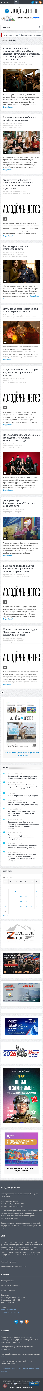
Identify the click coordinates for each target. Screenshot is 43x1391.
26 (15, 906)
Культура (12, 127)
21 (26, 901)
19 (15, 901)
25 (10, 906)
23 (36, 901)
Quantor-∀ (8, 1384)
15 (31, 896)
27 (21, 906)
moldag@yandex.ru (8, 1310)
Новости (19, 127)
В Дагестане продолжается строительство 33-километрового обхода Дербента (22, 837)
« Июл (5, 915)
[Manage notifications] (5, 1386)
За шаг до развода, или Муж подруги (23, 796)
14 (26, 896)
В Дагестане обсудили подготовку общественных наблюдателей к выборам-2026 (22, 813)
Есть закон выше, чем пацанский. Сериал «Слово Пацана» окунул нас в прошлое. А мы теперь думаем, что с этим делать (21, 54)
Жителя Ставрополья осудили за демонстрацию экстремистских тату (23, 803)
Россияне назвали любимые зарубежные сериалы (19, 119)
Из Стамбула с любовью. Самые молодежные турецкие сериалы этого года (21, 437)
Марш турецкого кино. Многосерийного (16, 247)
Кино (6, 127)
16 (36, 896)
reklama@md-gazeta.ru (10, 1312)
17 (5, 901)
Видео (7, 382)
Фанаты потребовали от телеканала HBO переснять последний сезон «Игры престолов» (19, 184)
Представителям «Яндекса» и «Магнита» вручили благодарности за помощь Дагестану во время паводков (23, 825)
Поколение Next (21, 256)
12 (15, 896)
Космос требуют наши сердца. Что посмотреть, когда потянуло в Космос (20, 632)
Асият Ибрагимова (19, 191)
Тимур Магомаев (19, 63)
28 (26, 906)
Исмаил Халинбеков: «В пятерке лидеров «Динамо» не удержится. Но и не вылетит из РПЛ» (23, 787)
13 (21, 896)
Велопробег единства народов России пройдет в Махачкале (22, 35)
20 (21, 901)
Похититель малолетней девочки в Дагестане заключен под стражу (22, 847)
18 (10, 901)
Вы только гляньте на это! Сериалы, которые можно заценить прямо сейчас (18, 568)
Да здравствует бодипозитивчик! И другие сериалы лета (19, 503)
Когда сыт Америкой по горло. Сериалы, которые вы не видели (21, 372)
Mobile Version (28, 1388)
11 (10, 896)
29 (31, 906)
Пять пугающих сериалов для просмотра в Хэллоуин (20, 310)
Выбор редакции (11, 642)
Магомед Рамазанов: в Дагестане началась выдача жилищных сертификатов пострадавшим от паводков (22, 857)
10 (5, 896)
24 (5, 906)
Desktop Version (15, 1388)
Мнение (29, 64)
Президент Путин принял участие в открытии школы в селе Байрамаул (22, 777)
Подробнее (7, 107)
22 (31, 901)
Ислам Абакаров (18, 252)
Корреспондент (18, 123)
